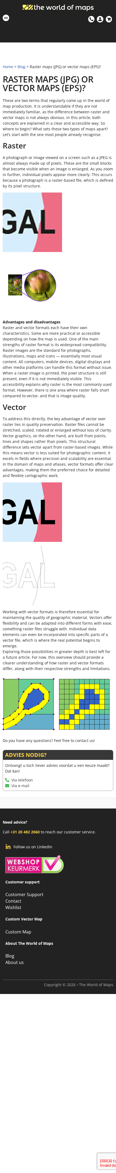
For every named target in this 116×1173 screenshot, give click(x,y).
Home (8, 66)
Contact (13, 901)
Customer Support (24, 894)
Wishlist (13, 907)
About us (14, 962)
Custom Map (18, 932)
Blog (21, 66)
